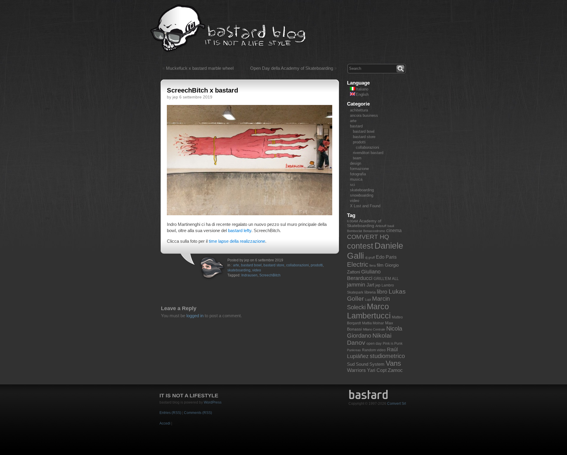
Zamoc (395, 370)
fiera (372, 265)
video (256, 270)
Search (401, 68)
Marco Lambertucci (369, 311)
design (355, 163)
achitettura (359, 110)
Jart (370, 284)
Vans (393, 363)
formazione (359, 168)
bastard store (273, 265)
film (380, 265)
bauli (390, 226)
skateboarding (238, 270)
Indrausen (249, 275)
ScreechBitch (270, 275)
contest (360, 246)
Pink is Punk (393, 343)
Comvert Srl (396, 403)
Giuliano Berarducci (364, 274)
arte (236, 265)
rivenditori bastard (368, 152)
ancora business (364, 115)
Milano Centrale (374, 329)
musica (356, 179)
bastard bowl (251, 265)
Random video (374, 350)
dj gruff (370, 257)
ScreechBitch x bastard (202, 90)
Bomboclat (354, 231)
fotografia (358, 174)
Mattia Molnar (373, 323)
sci (352, 184)
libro (382, 292)
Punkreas (354, 350)
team (357, 158)
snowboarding (361, 195)
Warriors (356, 370)
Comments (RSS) (198, 413)
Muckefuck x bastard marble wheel (200, 68)
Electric (357, 264)
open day (374, 343)
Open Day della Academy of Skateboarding (291, 68)
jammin (356, 284)
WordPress (212, 402)
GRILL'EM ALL (386, 278)
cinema (394, 230)
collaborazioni (297, 265)
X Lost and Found (365, 206)
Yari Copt (377, 370)
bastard (356, 126)
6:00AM (352, 221)
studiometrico (387, 356)
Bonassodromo (374, 231)
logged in (194, 315)
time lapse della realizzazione (237, 241)
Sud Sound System (365, 364)
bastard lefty (239, 230)
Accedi (164, 423)
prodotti (317, 265)
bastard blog (228, 28)
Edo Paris (386, 257)
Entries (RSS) (170, 413)
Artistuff (380, 226)
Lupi (368, 299)
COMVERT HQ (368, 236)
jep (377, 285)
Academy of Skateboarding (364, 223)
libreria (370, 292)
